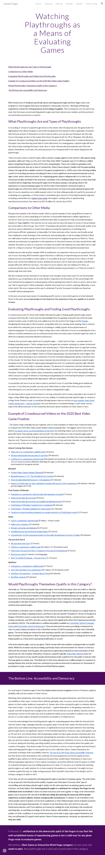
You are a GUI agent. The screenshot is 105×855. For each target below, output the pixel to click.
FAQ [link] (58, 3)
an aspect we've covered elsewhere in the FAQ (34, 431)
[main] (52, 33)
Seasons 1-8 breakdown (40, 480)
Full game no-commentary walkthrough (27, 566)
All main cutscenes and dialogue (24, 528)
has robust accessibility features (79, 752)
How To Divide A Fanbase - (22, 558)
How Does (15, 551)
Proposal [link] (48, 3)
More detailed (17, 480)
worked (36, 403)
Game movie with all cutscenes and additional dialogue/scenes (36, 501)
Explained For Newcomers (40, 509)
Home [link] (38, 3)
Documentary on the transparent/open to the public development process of (43, 535)
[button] (102, 4)
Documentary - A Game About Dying (34, 573)
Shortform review (18, 554)
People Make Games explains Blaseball (27, 472)
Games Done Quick (39, 198)
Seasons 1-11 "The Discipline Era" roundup (35, 476)
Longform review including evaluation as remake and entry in (36, 512)
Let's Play (15, 570)
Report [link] (79, 3)
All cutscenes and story (20, 543)
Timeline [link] (69, 3)
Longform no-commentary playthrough (27, 459)
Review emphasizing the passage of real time (29, 455)
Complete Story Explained (41, 505)
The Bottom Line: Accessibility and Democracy (27, 90)
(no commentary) (35, 570)
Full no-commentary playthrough (24, 521)
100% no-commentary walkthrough (26, 547)
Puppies (84, 321)
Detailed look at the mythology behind (27, 531)
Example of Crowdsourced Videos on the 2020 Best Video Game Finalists (38, 81)
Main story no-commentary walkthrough (28, 452)
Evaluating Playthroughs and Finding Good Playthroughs (32, 76)
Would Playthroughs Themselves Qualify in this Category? (32, 86)
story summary (22, 524)
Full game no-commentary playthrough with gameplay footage (37, 494)
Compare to (41, 551)
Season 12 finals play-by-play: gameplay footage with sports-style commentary (44, 483)
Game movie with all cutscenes (23, 498)
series (74, 512)
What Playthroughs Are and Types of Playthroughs (29, 67)
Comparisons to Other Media (20, 71)
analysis (22, 577)
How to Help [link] (91, 3)
